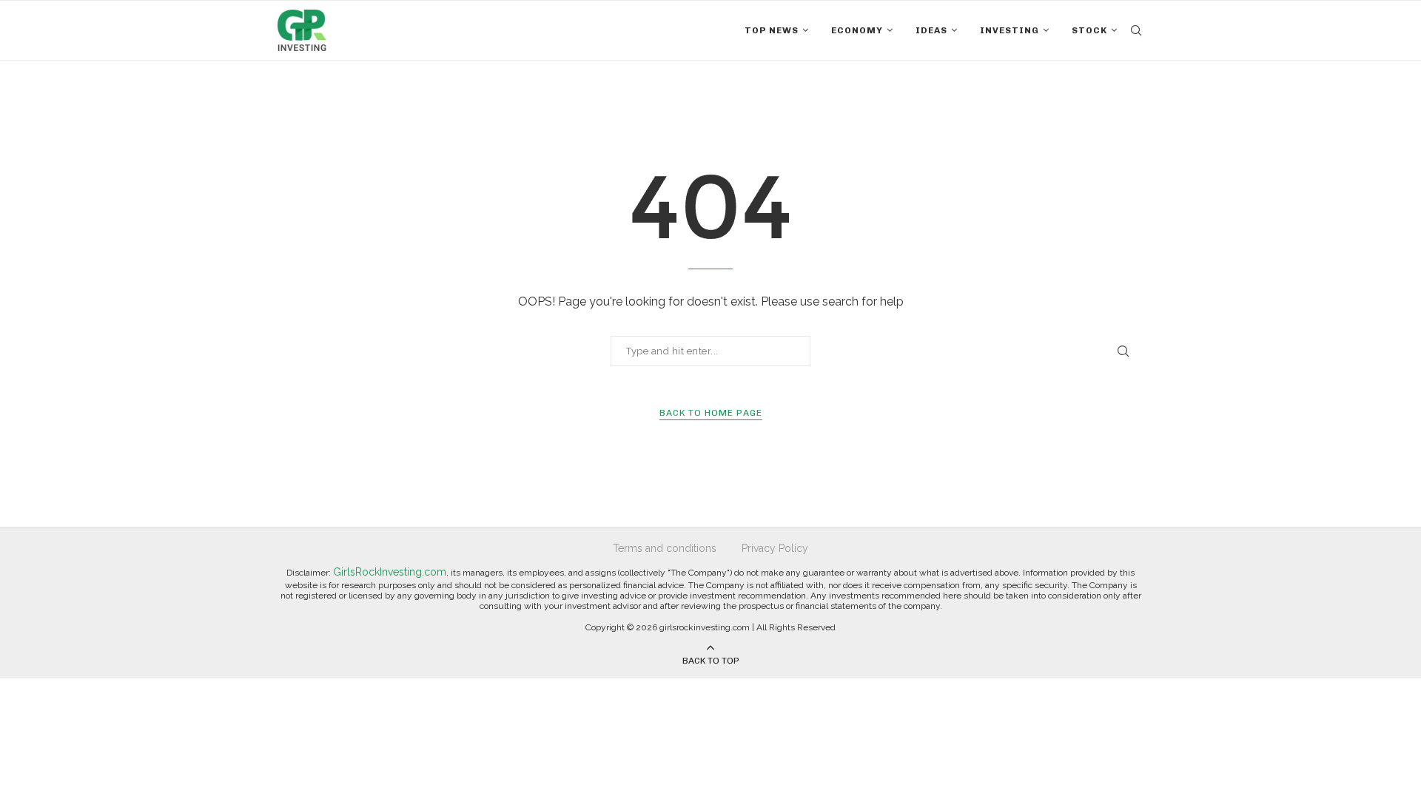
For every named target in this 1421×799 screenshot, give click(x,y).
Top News (772, 30)
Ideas (931, 30)
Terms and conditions (664, 548)
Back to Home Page (710, 413)
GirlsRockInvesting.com (389, 572)
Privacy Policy (775, 548)
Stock (1089, 30)
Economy (857, 30)
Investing (1009, 30)
